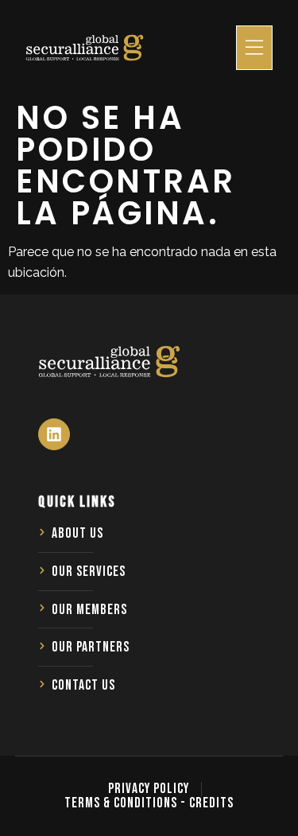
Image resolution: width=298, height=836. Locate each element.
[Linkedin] (54, 434)
